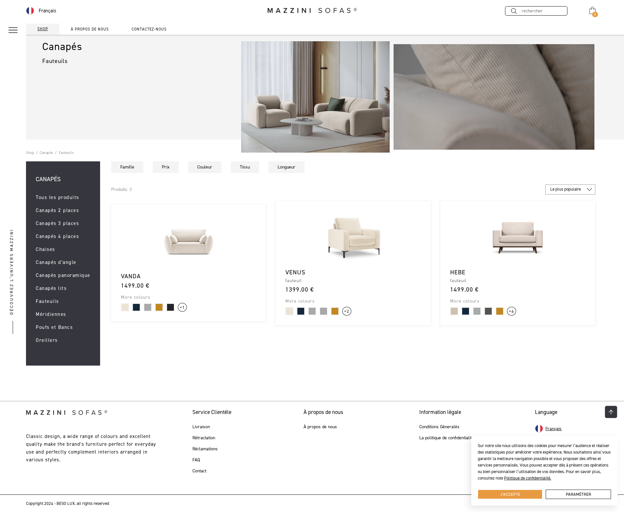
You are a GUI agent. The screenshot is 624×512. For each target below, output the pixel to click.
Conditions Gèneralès (439, 427)
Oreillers (47, 340)
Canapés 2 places (57, 210)
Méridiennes (51, 314)
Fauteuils (66, 152)
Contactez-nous (149, 29)
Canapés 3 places (57, 223)
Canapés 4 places (57, 236)
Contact (199, 471)
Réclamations (205, 449)
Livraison (201, 427)
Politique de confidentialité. (527, 478)
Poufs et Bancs (54, 327)
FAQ (196, 460)
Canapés (46, 152)
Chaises (45, 249)
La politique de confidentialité (446, 438)
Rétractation (203, 438)
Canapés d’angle (56, 262)
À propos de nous (90, 29)
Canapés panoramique (63, 275)
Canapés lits (51, 288)
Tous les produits (57, 197)
